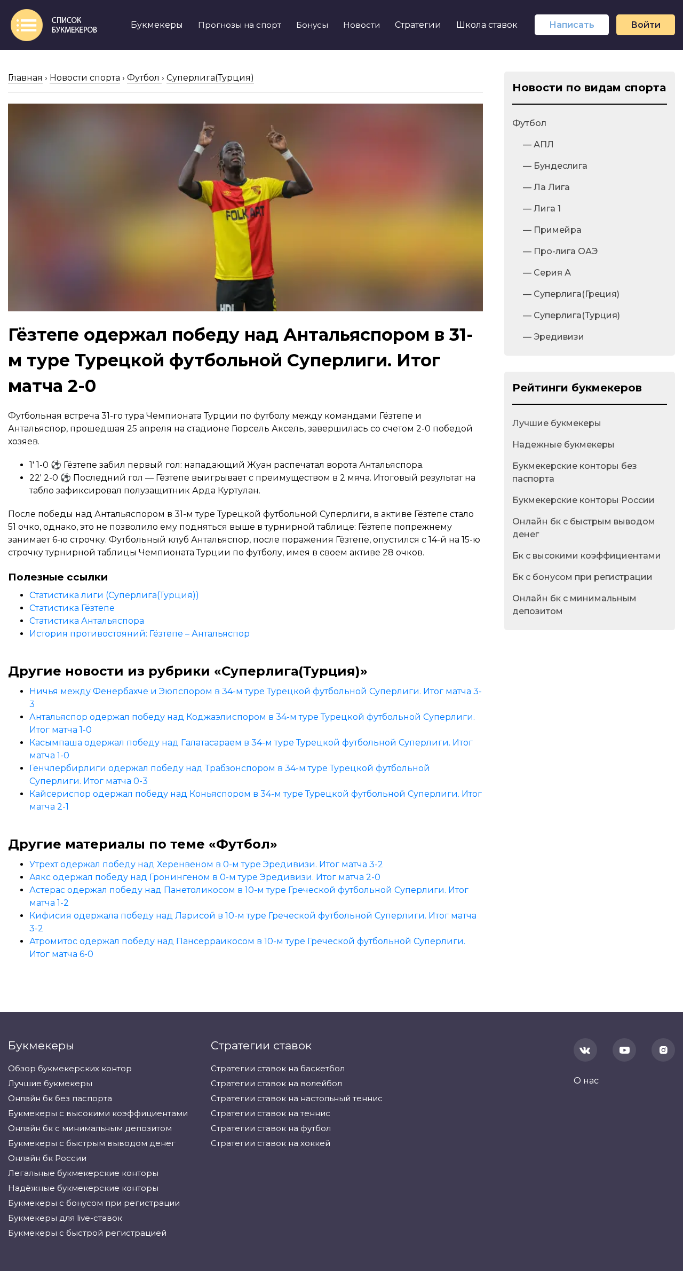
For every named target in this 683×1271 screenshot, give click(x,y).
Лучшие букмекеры (556, 423)
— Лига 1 (542, 208)
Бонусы (312, 25)
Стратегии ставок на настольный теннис (297, 1098)
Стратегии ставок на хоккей (270, 1143)
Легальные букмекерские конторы (83, 1173)
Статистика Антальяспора (86, 621)
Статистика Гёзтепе (72, 608)
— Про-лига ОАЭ (560, 251)
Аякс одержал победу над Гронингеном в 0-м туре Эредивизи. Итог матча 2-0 (204, 877)
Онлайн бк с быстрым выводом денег (583, 527)
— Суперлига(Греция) (571, 294)
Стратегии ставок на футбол (271, 1128)
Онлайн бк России (47, 1158)
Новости (361, 25)
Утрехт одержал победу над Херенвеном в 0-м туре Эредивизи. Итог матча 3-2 (206, 864)
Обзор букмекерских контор (70, 1068)
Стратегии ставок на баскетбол (278, 1068)
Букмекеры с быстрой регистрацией (87, 1233)
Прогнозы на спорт (239, 25)
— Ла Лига (546, 187)
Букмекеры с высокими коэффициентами (98, 1113)
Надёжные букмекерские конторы (83, 1188)
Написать (571, 25)
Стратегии (418, 25)
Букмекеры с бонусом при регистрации (94, 1203)
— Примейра (552, 230)
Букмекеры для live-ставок (65, 1218)
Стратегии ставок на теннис (270, 1113)
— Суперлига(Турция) (571, 315)
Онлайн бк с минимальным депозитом (574, 604)
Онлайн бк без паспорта (60, 1098)
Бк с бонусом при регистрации (582, 577)
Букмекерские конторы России (583, 500)
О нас (586, 1081)
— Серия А (547, 273)
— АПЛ (538, 144)
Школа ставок (487, 25)
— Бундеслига (555, 166)
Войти (646, 25)
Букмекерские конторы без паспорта (574, 472)
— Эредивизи (553, 337)
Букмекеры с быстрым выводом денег (92, 1143)
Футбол (529, 123)
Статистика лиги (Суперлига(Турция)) (114, 595)
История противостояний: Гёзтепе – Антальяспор (139, 634)
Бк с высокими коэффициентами (586, 556)
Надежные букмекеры (563, 445)
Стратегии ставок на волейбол (276, 1083)
